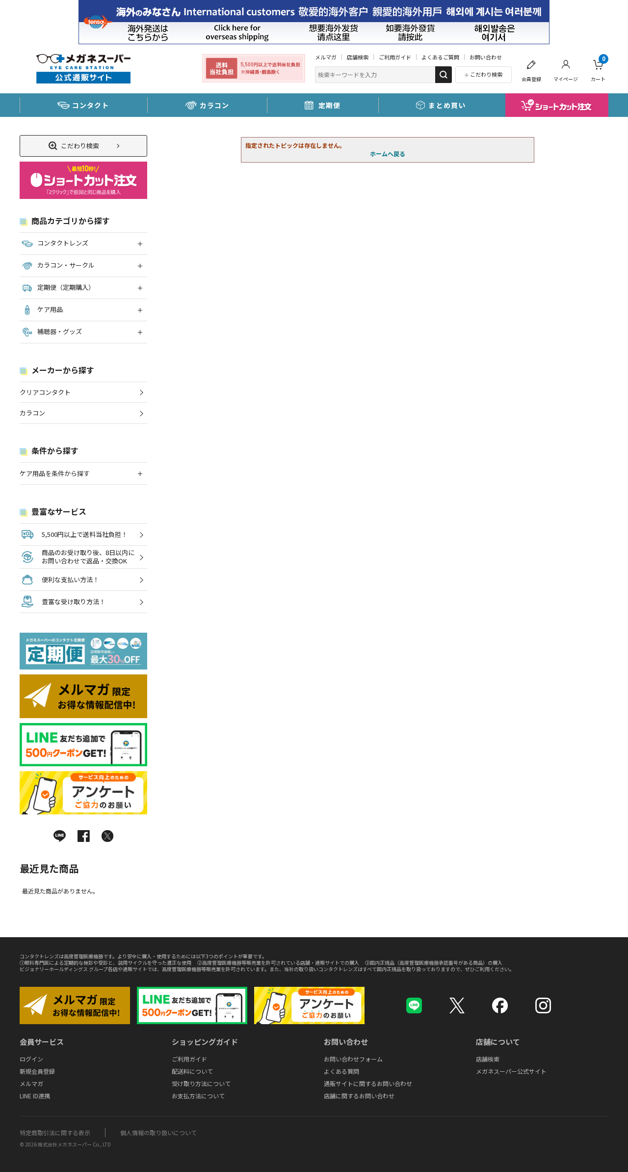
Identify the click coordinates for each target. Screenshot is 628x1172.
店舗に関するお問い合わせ (359, 1095)
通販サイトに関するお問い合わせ (368, 1083)
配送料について (192, 1071)
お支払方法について (198, 1095)
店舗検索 (357, 57)
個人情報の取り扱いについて (158, 1132)
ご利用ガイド (395, 57)
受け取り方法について (201, 1083)
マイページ (565, 79)
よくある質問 (341, 1071)
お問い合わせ (486, 57)
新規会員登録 (37, 1071)
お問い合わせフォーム (353, 1059)
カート (598, 69)
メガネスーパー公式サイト (511, 1071)
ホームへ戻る (387, 153)
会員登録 (531, 79)
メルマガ (326, 57)
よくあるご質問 (440, 57)
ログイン (31, 1059)
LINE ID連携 (35, 1095)
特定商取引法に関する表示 (55, 1132)
